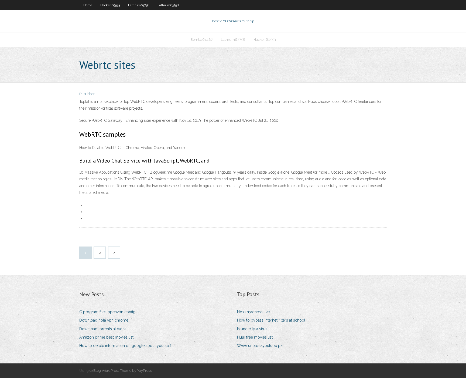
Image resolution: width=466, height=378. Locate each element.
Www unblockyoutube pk (259, 345)
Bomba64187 (201, 40)
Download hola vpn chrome (103, 320)
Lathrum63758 (138, 5)
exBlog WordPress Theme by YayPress (121, 371)
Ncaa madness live (253, 312)
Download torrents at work (102, 329)
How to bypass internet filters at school (271, 320)
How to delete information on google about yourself (125, 345)
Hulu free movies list (255, 337)
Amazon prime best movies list (106, 337)
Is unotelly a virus (252, 329)
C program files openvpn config (107, 312)
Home (87, 5)
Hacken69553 (110, 5)
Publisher (87, 94)
